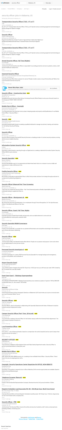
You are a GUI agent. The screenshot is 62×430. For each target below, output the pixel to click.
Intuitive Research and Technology (11, 173)
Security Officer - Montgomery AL (13, 197)
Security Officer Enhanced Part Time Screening (17, 184)
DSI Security (5, 134)
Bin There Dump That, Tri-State (10, 390)
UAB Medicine (5, 341)
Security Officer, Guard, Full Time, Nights (15, 210)
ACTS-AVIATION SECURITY (9, 264)
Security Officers (7, 300)
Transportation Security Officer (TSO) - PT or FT (18, 22)
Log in (50, 9)
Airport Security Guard (9, 262)
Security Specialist (8, 158)
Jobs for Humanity (7, 302)
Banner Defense (6, 160)
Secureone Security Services (9, 108)
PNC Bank (4, 225)
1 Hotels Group (6, 328)
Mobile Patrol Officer (9, 351)
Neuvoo (39, 417)
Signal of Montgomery (8, 36)
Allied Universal (6, 186)
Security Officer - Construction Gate (14, 93)
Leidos (4, 147)
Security (5, 119)
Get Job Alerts (53, 88)
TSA (3, 23)
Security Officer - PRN (9, 402)
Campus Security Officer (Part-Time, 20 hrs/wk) (18, 313)
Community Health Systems (9, 403)
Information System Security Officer (14, 145)
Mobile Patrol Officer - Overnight (13, 106)
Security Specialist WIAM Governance (14, 223)
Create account (57, 9)
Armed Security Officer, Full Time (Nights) (16, 61)
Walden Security (6, 199)
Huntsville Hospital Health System (11, 121)
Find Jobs (48, 3)
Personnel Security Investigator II (13, 249)
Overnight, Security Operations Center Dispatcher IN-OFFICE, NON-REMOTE (27, 364)
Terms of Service (23, 419)
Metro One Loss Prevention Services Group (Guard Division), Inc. (19, 75)
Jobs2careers (31, 417)
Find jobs (44, 9)
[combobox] (35, 3)
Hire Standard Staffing (8, 379)
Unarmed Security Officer (10, 74)
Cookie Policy (32, 419)
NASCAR (4, 277)
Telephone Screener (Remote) (12, 377)
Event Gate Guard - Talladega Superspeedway (17, 275)
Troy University (6, 315)
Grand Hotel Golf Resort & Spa (10, 289)
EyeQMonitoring (6, 366)
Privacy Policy (39, 419)
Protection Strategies (8, 251)
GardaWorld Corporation (8, 95)
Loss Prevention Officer (10, 326)
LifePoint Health (6, 238)
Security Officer (7, 35)
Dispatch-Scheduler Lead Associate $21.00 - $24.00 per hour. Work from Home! (28, 389)
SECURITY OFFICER (8, 339)
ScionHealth (5, 62)
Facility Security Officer (10, 171)
